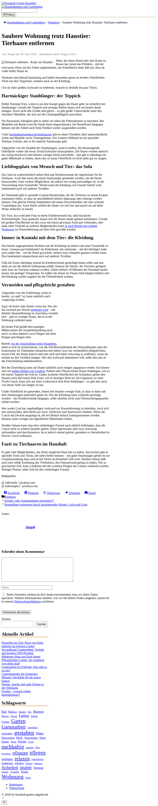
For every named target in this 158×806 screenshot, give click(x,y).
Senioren (38, 763)
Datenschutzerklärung (27, 601)
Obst (37, 747)
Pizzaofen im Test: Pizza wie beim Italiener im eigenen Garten (22, 644)
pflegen (38, 753)
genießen (7, 733)
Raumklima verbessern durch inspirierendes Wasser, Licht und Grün (46, 504)
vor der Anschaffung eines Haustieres (33, 343)
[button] (3, 798)
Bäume (5, 716)
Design (14, 716)
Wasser (24, 771)
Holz (19, 738)
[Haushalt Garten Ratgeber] (19, 3)
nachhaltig (13, 747)
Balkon (12, 711)
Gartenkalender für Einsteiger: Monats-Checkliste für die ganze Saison (21, 677)
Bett (29, 712)
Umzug (5, 772)
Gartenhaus (32, 727)
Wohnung (13, 776)
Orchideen (6, 754)
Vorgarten (14, 772)
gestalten (24, 733)
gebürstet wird (39, 309)
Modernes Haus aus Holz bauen (21, 656)
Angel (30, 527)
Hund (42, 737)
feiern (34, 716)
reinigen (7, 759)
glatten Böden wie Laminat (28, 371)
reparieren (37, 759)
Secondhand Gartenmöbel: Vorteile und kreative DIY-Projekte (23, 651)
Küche (22, 741)
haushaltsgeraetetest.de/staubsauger (30, 134)
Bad (4, 711)
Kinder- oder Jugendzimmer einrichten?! (29, 500)
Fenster (5, 721)
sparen (26, 767)
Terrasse (38, 768)
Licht (31, 741)
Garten (18, 721)
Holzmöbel (31, 737)
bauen (22, 711)
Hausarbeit (8, 737)
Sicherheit (10, 767)
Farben (24, 716)
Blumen (38, 712)
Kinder (5, 741)
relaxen (22, 758)
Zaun (28, 777)
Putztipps (10, 496)
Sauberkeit (7, 763)
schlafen (19, 763)
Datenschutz (16, 788)
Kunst (13, 741)
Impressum (16, 784)
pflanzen (20, 752)
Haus (40, 733)
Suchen (6, 619)
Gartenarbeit (14, 726)
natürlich (30, 747)
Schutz (29, 763)
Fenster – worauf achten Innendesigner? (16, 693)
